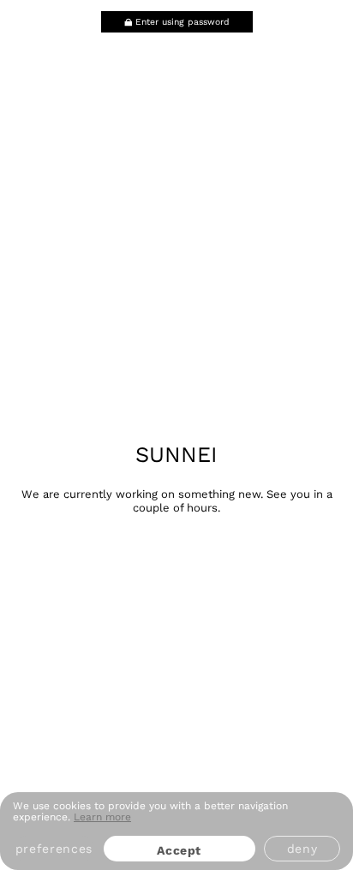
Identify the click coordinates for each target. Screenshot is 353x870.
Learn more (102, 817)
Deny (302, 848)
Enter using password (182, 21)
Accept (179, 850)
